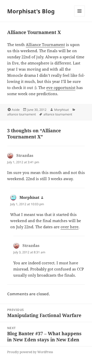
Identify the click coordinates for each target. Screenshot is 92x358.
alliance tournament (21, 114)
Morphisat (61, 109)
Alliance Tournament (45, 44)
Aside (16, 109)
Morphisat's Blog (31, 11)
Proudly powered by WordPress (30, 352)
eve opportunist (60, 87)
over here (69, 226)
